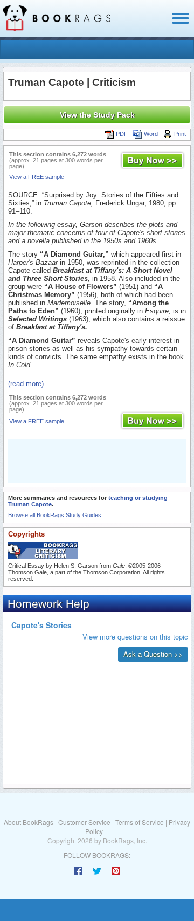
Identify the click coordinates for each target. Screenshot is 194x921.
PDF (122, 133)
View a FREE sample (36, 177)
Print (180, 133)
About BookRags (28, 822)
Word (151, 133)
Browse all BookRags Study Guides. (55, 515)
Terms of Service (139, 822)
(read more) (26, 384)
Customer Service (84, 822)
